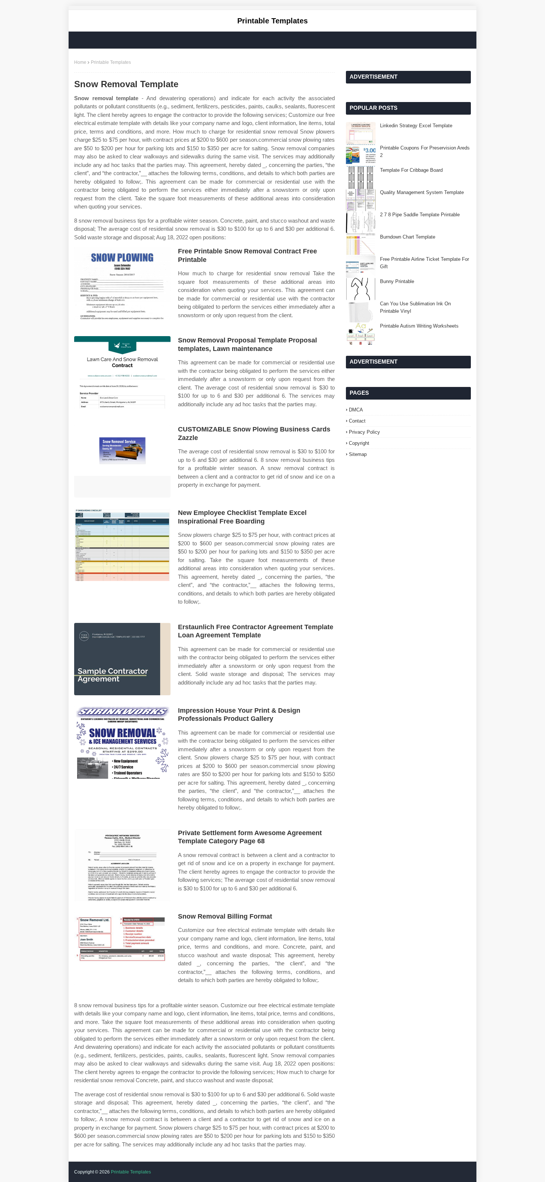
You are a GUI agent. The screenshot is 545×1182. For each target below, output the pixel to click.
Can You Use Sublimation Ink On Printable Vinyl (415, 307)
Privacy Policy (364, 432)
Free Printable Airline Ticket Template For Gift (424, 262)
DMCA (356, 410)
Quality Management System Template (422, 192)
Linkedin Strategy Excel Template (416, 125)
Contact (357, 421)
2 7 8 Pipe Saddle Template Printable (420, 214)
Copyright (359, 443)
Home (80, 62)
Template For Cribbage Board (411, 170)
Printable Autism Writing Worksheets (419, 326)
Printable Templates (272, 21)
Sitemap (358, 454)
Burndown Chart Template (407, 237)
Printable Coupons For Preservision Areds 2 (425, 151)
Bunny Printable (397, 281)
